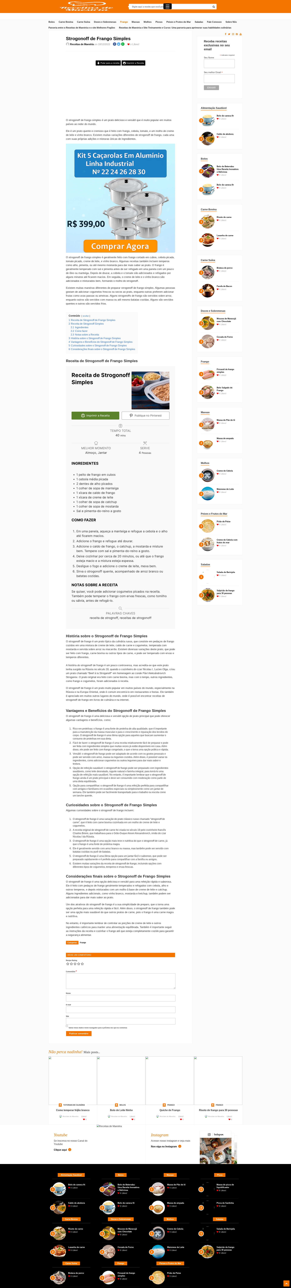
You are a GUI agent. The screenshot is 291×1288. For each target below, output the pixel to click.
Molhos (148, 22)
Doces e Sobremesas (105, 22)
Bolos (51, 22)
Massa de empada (225, 438)
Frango (124, 22)
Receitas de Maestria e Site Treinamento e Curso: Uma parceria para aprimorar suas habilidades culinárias (175, 27)
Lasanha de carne (225, 235)
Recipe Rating (71, 1047)
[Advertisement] (120, 94)
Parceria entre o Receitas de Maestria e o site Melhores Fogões (81, 27)
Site (67, 1103)
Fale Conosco (214, 22)
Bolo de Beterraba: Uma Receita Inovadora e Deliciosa (227, 169)
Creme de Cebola (225, 471)
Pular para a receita (109, 63)
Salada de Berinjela (226, 572)
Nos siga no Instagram (164, 1233)
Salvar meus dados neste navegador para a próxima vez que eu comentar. (98, 1115)
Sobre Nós (231, 22)
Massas (136, 22)
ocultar (86, 316)
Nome (68, 1080)
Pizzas (159, 22)
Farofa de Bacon (224, 286)
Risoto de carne (224, 217)
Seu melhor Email (213, 72)
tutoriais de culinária (74, 1192)
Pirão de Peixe (223, 521)
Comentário (71, 1058)
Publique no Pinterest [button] (148, 415)
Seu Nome (209, 57)
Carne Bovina (66, 22)
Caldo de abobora (225, 134)
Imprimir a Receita (135, 63)
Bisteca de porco (224, 268)
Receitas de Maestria (82, 44)
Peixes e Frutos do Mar (178, 22)
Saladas (199, 22)
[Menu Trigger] (167, 6)
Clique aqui (60, 1237)
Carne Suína (83, 22)
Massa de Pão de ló (226, 420)
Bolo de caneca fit (225, 116)
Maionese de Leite (225, 489)
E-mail (68, 1092)
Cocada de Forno (225, 337)
